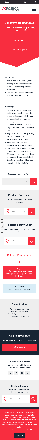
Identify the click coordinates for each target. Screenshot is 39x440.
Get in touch (19, 40)
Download (33, 181)
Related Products (17, 255)
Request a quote (19, 50)
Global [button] (7, 2)
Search (33, 399)
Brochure (20, 347)
